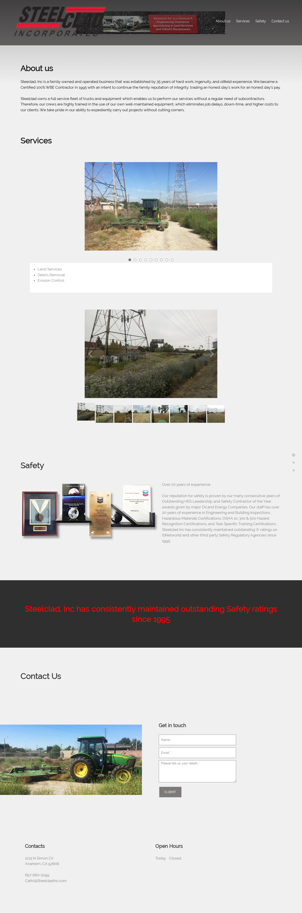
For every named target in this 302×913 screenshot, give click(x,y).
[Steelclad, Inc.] (59, 21)
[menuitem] (223, 20)
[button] (151, 207)
